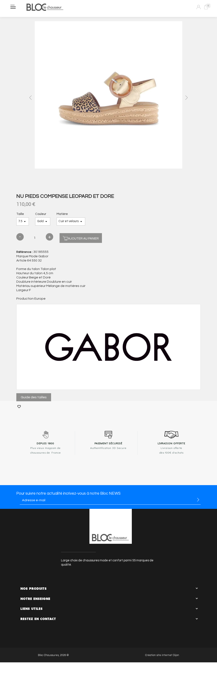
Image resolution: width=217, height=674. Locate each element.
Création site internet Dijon (162, 655)
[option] (108, 95)
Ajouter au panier (83, 238)
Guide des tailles (34, 397)
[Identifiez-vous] (198, 7)
